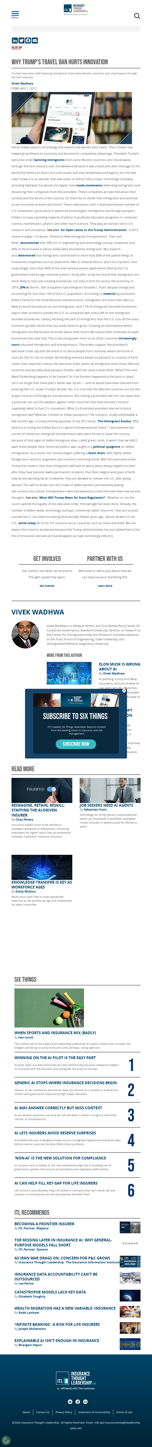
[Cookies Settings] (6, 1440)
